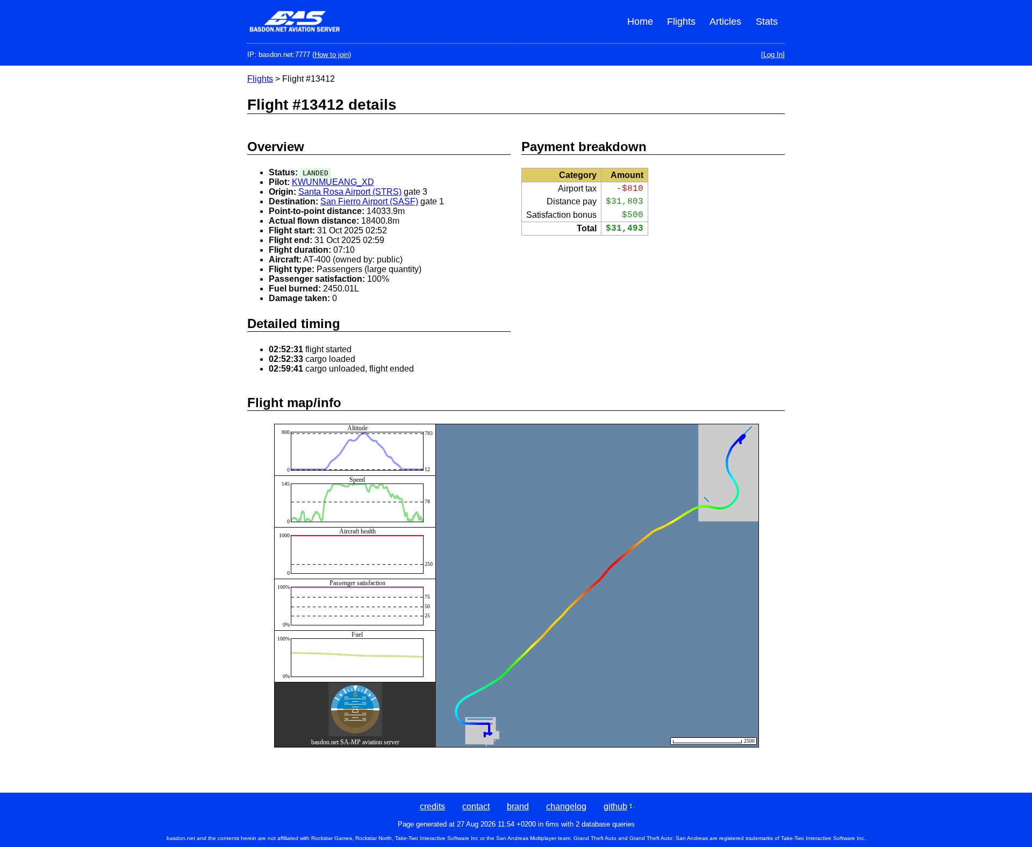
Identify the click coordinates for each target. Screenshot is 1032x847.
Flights (681, 21)
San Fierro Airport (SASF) (369, 201)
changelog (566, 806)
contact (476, 806)
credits (432, 806)
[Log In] (773, 55)
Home (640, 21)
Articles (725, 21)
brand (518, 806)
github (615, 806)
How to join (331, 55)
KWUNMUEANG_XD (333, 182)
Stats (767, 21)
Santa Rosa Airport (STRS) (350, 191)
